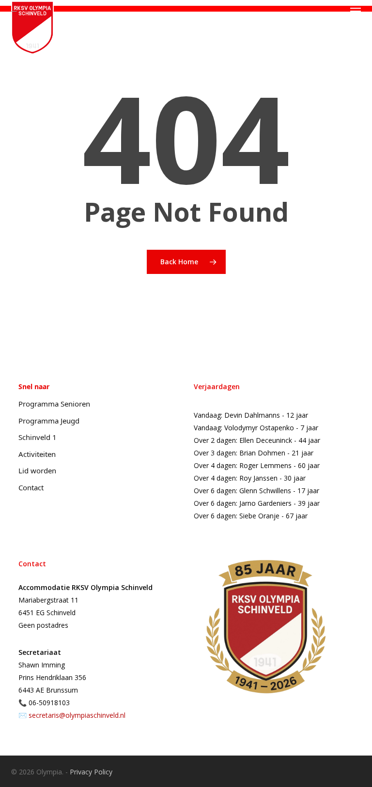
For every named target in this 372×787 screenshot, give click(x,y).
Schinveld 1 (37, 437)
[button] (355, 11)
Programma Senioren (54, 404)
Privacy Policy (91, 771)
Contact (31, 487)
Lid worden (37, 470)
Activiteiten (37, 454)
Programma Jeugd (48, 420)
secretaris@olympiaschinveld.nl (77, 715)
